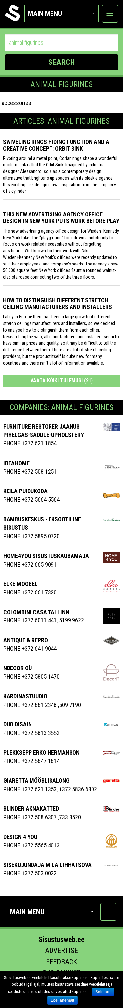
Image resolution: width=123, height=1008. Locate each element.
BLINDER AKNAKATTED (31, 808)
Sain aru (103, 992)
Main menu (45, 14)
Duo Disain (17, 724)
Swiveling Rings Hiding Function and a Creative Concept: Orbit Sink (56, 145)
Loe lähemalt (62, 1000)
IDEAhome (16, 463)
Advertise (61, 950)
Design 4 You (20, 836)
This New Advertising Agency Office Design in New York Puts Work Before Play (61, 217)
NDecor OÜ (17, 668)
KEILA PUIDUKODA (25, 491)
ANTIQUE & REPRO (25, 640)
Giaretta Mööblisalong (36, 780)
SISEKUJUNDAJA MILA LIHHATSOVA (47, 864)
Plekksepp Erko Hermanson (41, 752)
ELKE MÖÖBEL (20, 583)
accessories (16, 102)
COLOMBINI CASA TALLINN (36, 612)
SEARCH (61, 62)
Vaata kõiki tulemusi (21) (62, 380)
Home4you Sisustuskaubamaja (46, 555)
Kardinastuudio (25, 696)
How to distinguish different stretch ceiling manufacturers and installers (57, 303)
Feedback (61, 962)
